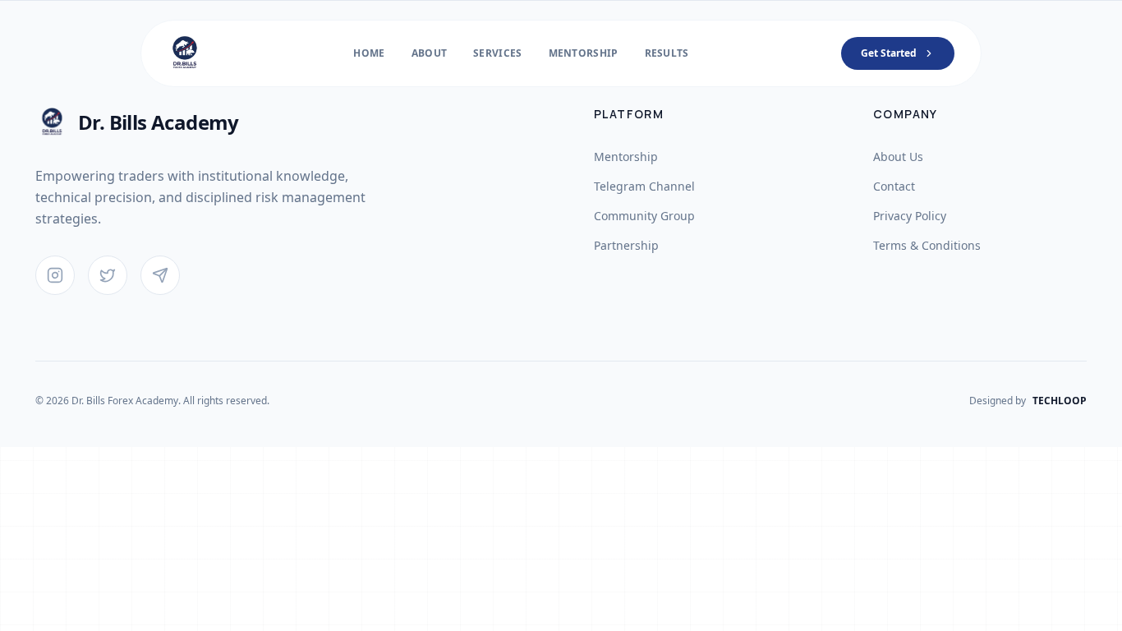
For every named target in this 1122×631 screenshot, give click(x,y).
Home (368, 53)
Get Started (889, 53)
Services (497, 53)
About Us (898, 156)
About (430, 53)
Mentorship (583, 53)
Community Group (644, 215)
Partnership (626, 245)
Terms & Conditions (927, 245)
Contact (894, 186)
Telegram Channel (644, 186)
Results (667, 53)
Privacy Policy (909, 215)
